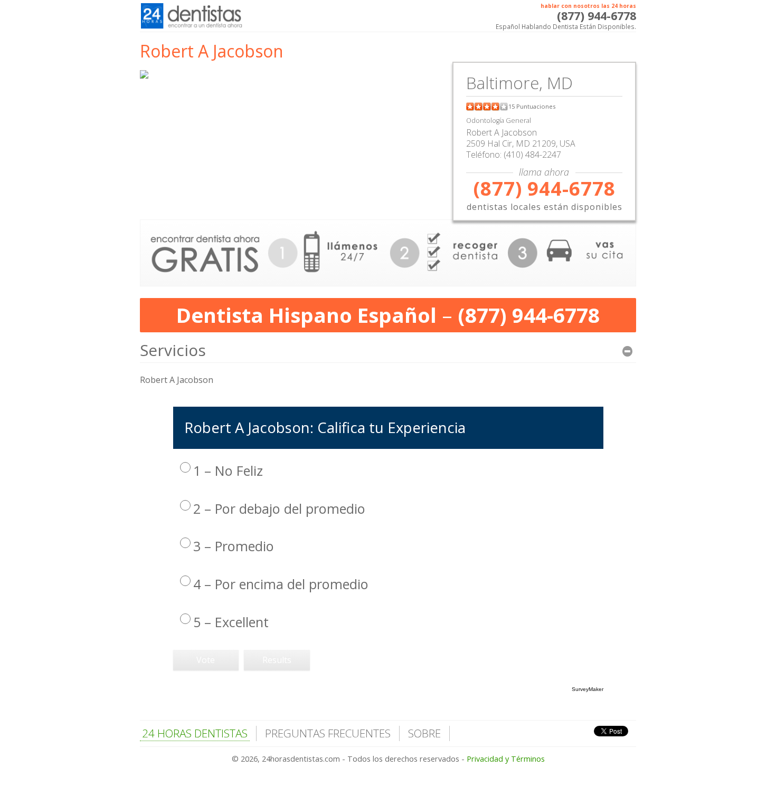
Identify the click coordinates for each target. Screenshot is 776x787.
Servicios (173, 350)
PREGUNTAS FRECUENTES (328, 733)
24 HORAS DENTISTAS (195, 733)
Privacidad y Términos (506, 759)
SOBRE (424, 733)
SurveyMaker (587, 689)
